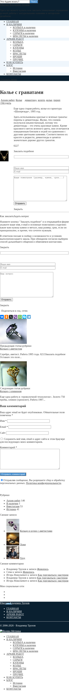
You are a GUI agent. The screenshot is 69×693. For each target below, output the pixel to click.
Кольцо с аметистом (11, 348)
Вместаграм (19, 71)
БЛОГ (9, 65)
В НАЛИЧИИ (14, 24)
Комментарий (8, 447)
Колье (19, 100)
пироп (56, 100)
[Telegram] (29, 317)
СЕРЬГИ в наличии (23, 33)
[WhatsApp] (20, 317)
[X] (11, 317)
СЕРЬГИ (17, 44)
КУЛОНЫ (18, 47)
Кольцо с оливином (11, 391)
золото (41, 100)
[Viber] (15, 317)
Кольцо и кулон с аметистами (36, 531)
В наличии (12, 503)
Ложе (23, 544)
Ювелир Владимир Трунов (15, 4)
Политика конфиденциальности (43, 483)
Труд (22, 558)
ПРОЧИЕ (18, 59)
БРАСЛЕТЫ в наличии (25, 36)
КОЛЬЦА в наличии (24, 27)
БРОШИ (17, 56)
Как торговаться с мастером (53, 575)
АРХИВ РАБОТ (15, 39)
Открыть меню (8, 79)
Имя (3, 420)
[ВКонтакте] (2, 317)
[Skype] (24, 317)
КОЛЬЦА (18, 42)
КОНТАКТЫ (13, 74)
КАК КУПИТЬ (14, 62)
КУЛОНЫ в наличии (24, 30)
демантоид (30, 100)
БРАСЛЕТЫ (19, 53)
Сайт (2, 432)
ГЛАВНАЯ (12, 21)
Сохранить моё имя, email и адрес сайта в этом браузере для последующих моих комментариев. (32, 440)
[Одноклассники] (6, 317)
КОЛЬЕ (17, 50)
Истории (17, 68)
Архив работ (7, 100)
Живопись (42, 569)
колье (49, 100)
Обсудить (5, 103)
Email (4, 426)
